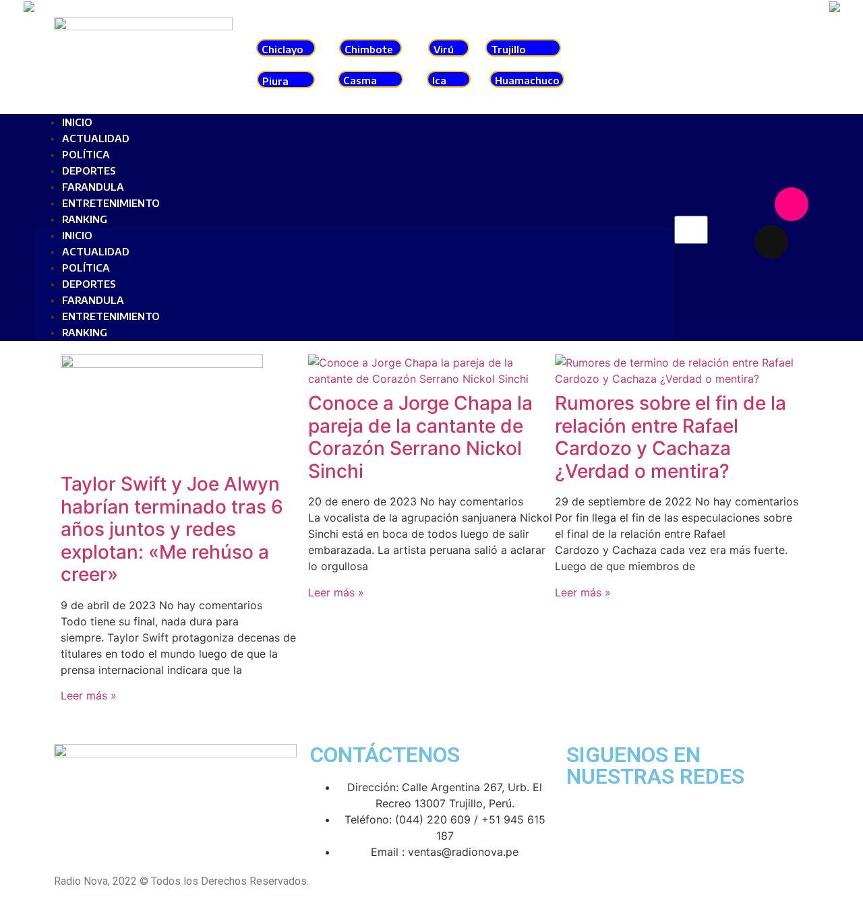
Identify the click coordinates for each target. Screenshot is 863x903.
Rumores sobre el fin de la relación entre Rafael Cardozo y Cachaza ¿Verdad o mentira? (670, 437)
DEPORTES (89, 170)
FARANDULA (93, 187)
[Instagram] (791, 204)
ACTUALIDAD (95, 138)
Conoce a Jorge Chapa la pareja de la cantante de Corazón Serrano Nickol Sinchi (420, 437)
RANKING (84, 219)
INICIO (77, 122)
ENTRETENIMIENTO (111, 203)
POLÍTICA (86, 154)
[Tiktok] (771, 242)
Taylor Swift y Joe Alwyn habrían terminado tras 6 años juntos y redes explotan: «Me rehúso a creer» (172, 529)
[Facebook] (751, 204)
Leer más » (89, 695)
